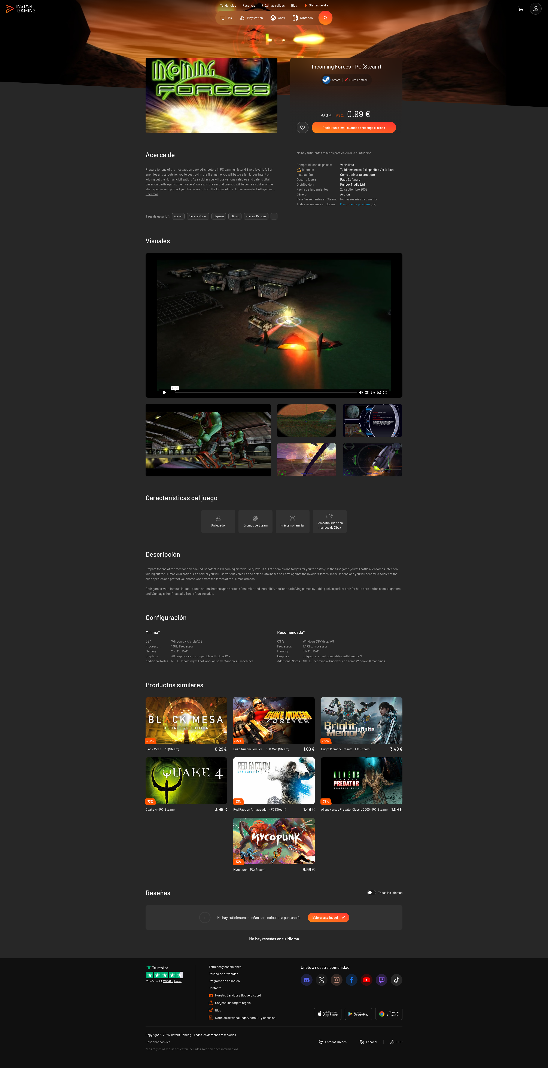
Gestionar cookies (158, 1042)
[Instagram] (336, 980)
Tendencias (228, 5)
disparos (219, 216)
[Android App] (358, 1014)
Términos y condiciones (225, 967)
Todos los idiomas (390, 893)
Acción (345, 194)
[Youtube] (366, 980)
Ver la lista (347, 165)
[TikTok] (396, 980)
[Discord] (307, 980)
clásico (235, 216)
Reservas (249, 5)
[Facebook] (351, 980)
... (274, 216)
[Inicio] (20, 9)
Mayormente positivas (355, 204)
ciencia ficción (198, 216)
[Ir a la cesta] (520, 8)
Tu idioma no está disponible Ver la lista (367, 170)
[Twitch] (381, 980)
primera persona (256, 216)
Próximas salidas (273, 5)
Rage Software (350, 179)
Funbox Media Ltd (352, 184)
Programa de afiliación (224, 981)
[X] (322, 980)
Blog (294, 5)
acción (178, 216)
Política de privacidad (223, 974)
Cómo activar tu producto (357, 174)
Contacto (215, 988)
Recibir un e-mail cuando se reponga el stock (354, 128)
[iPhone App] (327, 1014)
